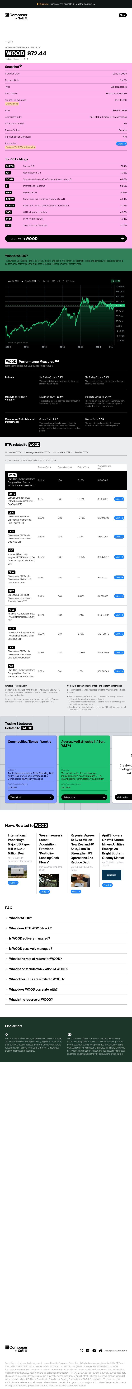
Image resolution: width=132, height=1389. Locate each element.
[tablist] (66, 452)
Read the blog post (83, 4)
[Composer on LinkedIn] (88, 1351)
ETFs (10, 41)
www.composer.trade (18, 342)
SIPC (26, 1366)
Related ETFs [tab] (81, 452)
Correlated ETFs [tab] (13, 452)
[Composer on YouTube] (94, 1351)
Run (117, 281)
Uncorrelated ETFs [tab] (62, 452)
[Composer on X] (81, 1350)
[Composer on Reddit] (101, 1351)
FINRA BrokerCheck (92, 1379)
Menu (123, 15)
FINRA (19, 1366)
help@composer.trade (116, 1350)
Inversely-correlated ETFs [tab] (37, 452)
